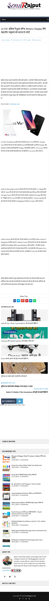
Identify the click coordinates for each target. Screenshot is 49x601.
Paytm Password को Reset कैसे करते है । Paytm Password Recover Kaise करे (27, 513)
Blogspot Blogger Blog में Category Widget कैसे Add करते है (29, 457)
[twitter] (20, 599)
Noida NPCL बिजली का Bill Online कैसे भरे (24, 475)
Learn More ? (6, 570)
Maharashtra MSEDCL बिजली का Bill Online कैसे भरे (27, 503)
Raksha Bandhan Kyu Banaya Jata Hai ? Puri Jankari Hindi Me (29, 522)
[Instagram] (15, 576)
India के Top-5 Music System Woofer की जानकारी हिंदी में (19, 323)
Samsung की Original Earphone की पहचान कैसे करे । (18, 341)
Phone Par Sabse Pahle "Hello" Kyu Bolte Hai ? (27, 465)
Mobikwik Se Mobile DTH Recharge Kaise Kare (27, 540)
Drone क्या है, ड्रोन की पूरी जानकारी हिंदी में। (15, 358)
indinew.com (15, 104)
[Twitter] (10, 576)
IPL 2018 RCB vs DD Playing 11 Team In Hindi (26, 484)
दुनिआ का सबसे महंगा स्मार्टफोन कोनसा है (14, 376)
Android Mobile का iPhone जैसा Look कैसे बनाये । (27, 493)
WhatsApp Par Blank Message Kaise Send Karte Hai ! (29, 530)
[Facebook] (4, 576)
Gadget (28, 40)
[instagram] (26, 599)
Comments (37, 40)
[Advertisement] (24, 62)
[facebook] (23, 599)
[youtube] (29, 599)
